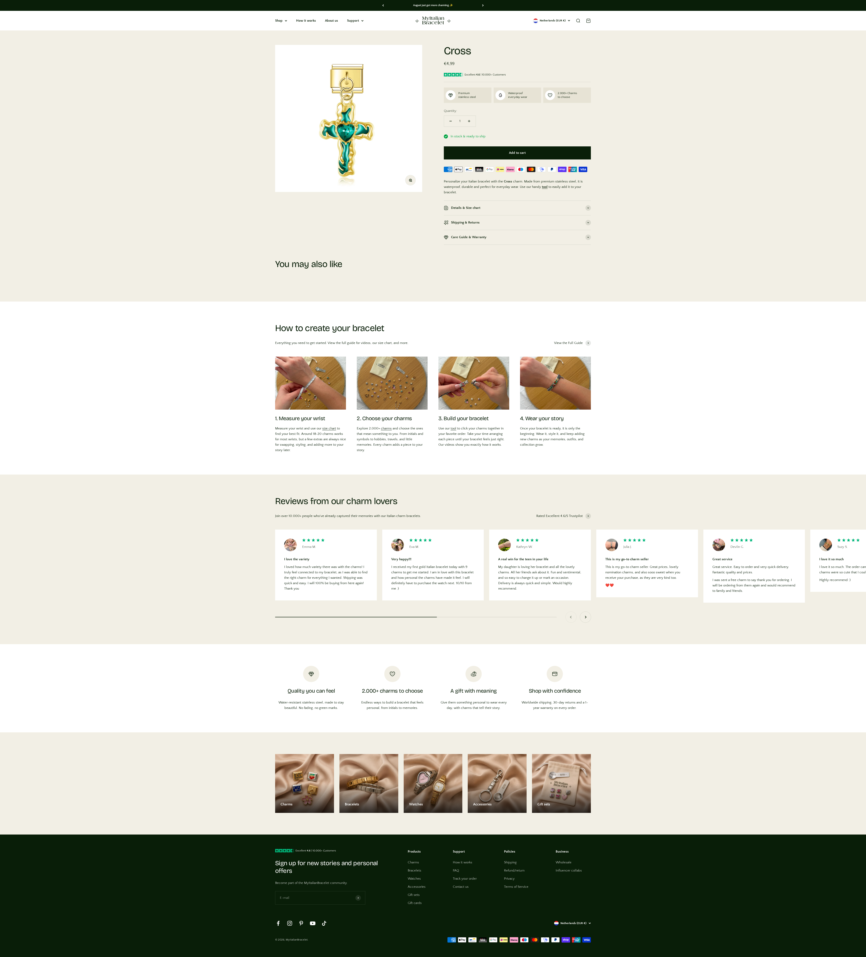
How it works (306, 21)
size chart (329, 428)
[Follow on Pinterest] (301, 923)
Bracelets (414, 870)
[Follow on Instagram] (290, 923)
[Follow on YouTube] (313, 923)
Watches (414, 879)
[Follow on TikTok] (324, 923)
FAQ (456, 870)
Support (353, 21)
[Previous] (383, 5)
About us (331, 21)
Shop (279, 21)
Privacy (509, 879)
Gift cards (415, 903)
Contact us (461, 887)
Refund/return (514, 870)
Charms (413, 862)
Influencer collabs (569, 870)
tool (453, 428)
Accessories (417, 887)
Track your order (465, 879)
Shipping (510, 862)
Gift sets (414, 895)
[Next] (483, 5)
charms (386, 428)
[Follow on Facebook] (278, 923)
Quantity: (450, 111)
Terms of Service (516, 887)
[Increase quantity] (469, 121)
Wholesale (563, 862)
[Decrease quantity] (450, 121)
